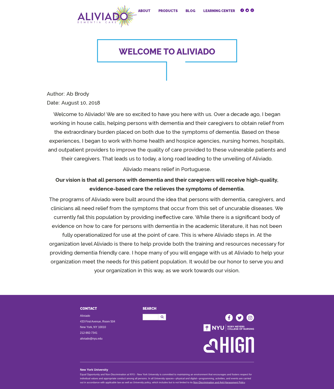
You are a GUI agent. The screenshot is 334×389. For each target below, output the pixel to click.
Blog (190, 11)
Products (168, 11)
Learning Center (219, 11)
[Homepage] (107, 16)
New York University (94, 369)
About (144, 11)
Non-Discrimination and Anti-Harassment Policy (219, 382)
